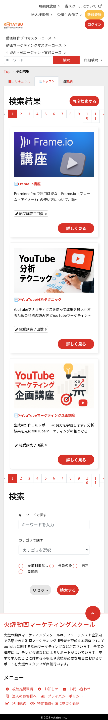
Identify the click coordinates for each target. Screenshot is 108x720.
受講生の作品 (67, 14)
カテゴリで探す (31, 540)
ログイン (94, 24)
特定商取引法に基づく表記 (58, 703)
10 (87, 116)
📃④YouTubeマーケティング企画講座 (44, 415)
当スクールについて (80, 5)
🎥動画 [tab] (68, 81)
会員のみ (65, 565)
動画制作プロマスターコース (29, 37)
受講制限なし (37, 565)
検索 (66, 59)
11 (95, 116)
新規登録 (94, 14)
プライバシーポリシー (65, 696)
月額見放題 (47, 5)
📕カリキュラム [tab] (19, 81)
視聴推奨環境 (22, 688)
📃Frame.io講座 (27, 183)
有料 (85, 565)
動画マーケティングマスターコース (34, 45)
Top (7, 71)
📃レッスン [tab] (47, 81)
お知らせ (51, 688)
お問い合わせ (79, 688)
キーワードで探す (33, 514)
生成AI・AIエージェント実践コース (34, 52)
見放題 (32, 571)
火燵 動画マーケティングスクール (49, 624)
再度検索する (84, 101)
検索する (68, 590)
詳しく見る (76, 228)
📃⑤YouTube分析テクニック (38, 299)
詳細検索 (91, 59)
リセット (40, 590)
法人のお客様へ (24, 696)
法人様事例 (40, 14)
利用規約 (19, 703)
